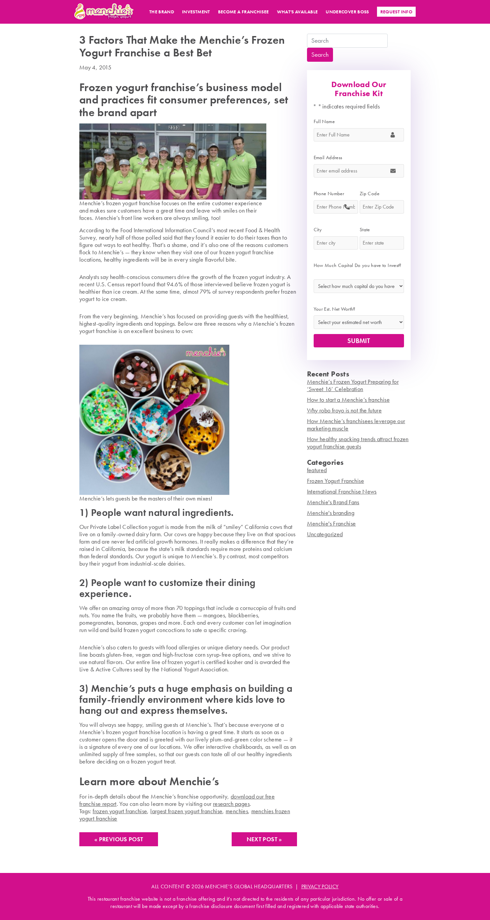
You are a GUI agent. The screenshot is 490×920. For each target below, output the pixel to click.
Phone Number (331, 193)
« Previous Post (118, 839)
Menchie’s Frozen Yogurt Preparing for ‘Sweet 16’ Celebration (353, 385)
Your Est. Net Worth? (335, 309)
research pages (231, 804)
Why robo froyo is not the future (344, 410)
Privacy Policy (320, 886)
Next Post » (264, 839)
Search (320, 55)
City (320, 229)
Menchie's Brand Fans (333, 502)
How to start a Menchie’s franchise (348, 399)
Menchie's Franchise (331, 523)
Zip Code (372, 193)
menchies (237, 811)
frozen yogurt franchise (120, 811)
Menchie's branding (330, 513)
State (367, 229)
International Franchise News (342, 491)
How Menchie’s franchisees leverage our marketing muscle (356, 424)
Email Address (330, 157)
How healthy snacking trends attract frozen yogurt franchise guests (358, 442)
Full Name (327, 121)
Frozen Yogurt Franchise (335, 481)
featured (317, 470)
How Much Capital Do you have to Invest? (358, 269)
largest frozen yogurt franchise (186, 811)
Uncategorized (325, 534)
